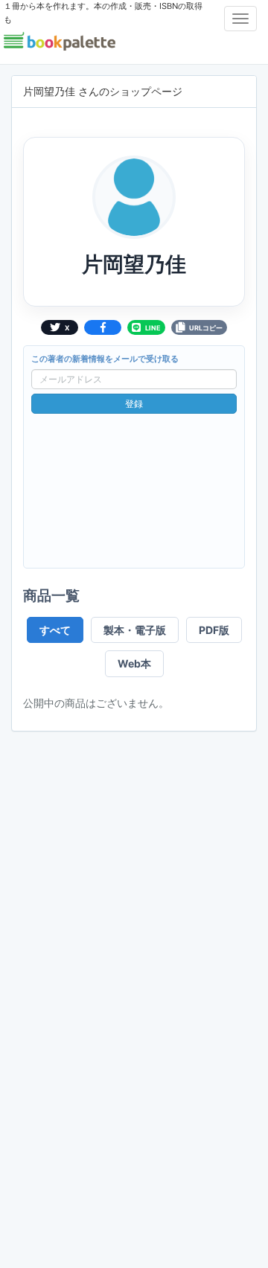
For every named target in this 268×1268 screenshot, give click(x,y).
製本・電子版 (134, 630)
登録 (134, 403)
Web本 (134, 663)
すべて (55, 630)
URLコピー (206, 328)
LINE (153, 328)
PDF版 (214, 630)
